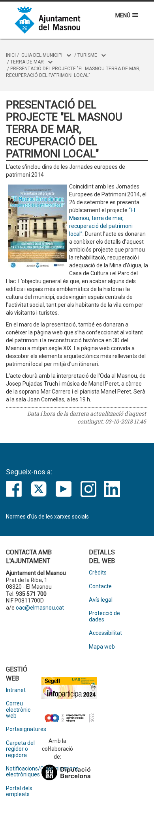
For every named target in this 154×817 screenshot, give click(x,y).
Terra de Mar (27, 62)
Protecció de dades (104, 616)
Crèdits (98, 573)
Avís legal (101, 600)
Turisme (87, 55)
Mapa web (102, 647)
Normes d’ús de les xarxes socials (47, 516)
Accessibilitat (105, 633)
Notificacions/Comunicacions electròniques (23, 772)
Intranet (16, 690)
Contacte (100, 586)
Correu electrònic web (18, 710)
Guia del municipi (41, 55)
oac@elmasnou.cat (40, 607)
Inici (11, 55)
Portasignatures (23, 729)
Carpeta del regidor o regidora (20, 749)
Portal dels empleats (19, 791)
